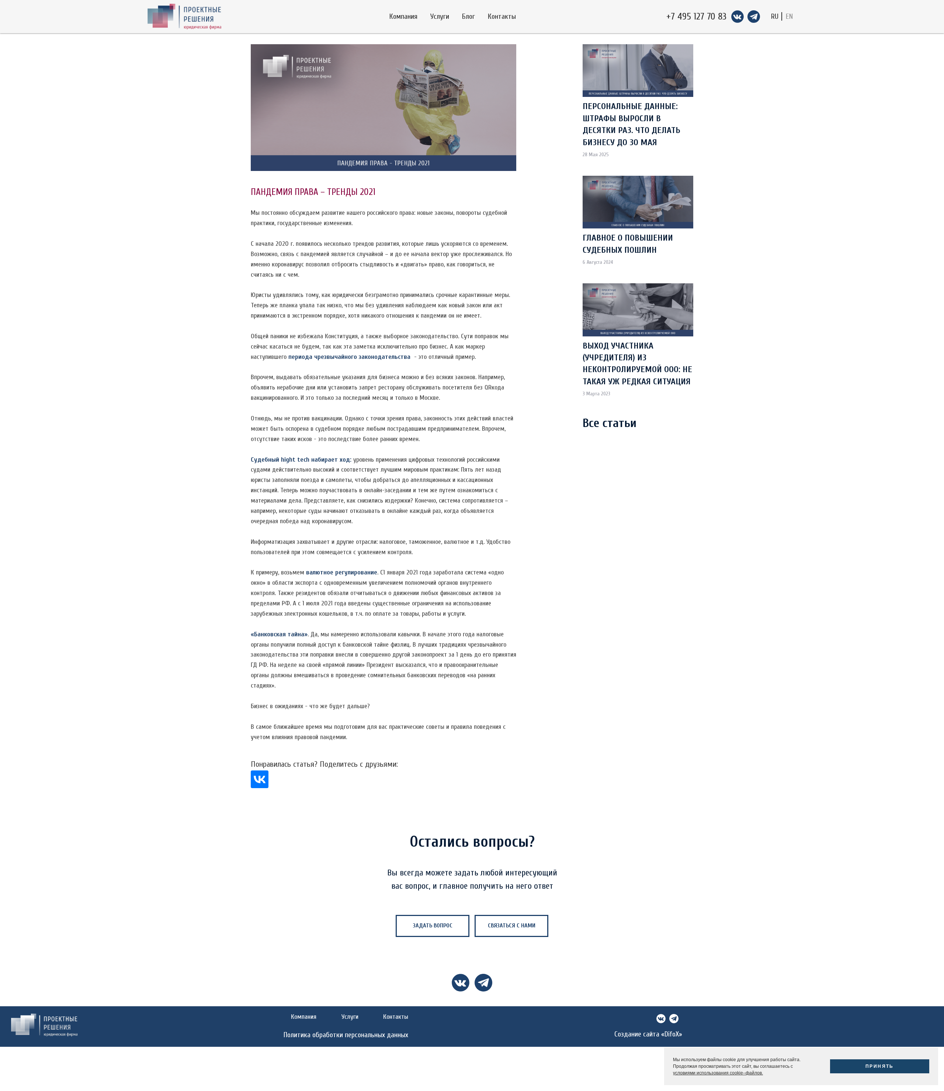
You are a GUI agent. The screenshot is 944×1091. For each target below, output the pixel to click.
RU (774, 16)
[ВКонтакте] (259, 779)
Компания (403, 16)
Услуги (439, 16)
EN (789, 16)
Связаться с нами (511, 925)
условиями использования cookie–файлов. (718, 1073)
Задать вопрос (432, 925)
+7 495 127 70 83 (696, 16)
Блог (468, 16)
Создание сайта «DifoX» (648, 1034)
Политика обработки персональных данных (346, 1035)
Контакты (502, 16)
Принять (879, 1066)
